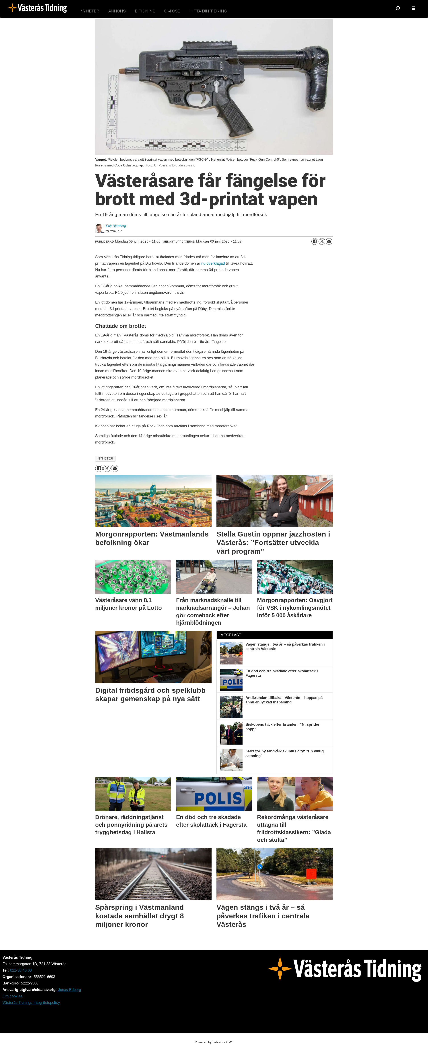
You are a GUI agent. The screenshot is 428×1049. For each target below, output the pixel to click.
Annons (117, 11)
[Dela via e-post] (329, 241)
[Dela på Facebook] (314, 241)
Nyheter (89, 11)
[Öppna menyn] (413, 8)
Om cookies (12, 996)
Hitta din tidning (208, 11)
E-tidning (145, 11)
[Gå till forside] (38, 8)
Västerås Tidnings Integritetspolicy (31, 1002)
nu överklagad (213, 263)
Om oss (172, 11)
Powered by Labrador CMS (214, 1042)
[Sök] (398, 8)
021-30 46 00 (21, 970)
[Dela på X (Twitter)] (322, 241)
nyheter (105, 458)
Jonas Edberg (69, 990)
